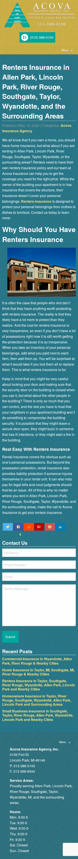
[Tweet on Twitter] (8, 527)
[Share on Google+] (39, 527)
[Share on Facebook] (18, 527)
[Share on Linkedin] (60, 527)
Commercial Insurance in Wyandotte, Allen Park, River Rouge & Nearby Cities (37, 660)
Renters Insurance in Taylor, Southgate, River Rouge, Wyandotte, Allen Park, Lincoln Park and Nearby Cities (38, 685)
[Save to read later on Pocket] (50, 527)
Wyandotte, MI (21, 797)
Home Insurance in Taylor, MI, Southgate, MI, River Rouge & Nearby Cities (38, 672)
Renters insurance (36, 201)
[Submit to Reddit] (29, 527)
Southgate (39, 791)
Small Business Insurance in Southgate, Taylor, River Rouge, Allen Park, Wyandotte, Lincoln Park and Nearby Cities (37, 715)
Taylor (53, 791)
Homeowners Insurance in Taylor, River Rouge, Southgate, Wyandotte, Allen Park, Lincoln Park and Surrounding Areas (36, 700)
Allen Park (43, 785)
